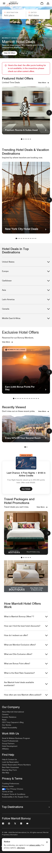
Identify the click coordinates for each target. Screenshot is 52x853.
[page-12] (35, 238)
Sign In (24, 53)
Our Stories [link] (6, 725)
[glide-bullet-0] (21, 557)
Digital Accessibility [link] (9, 728)
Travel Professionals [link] (10, 741)
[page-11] (31, 398)
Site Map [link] (5, 773)
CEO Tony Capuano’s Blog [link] (12, 722)
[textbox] (14, 15)
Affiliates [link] (5, 749)
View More (42, 83)
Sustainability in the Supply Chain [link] (15, 797)
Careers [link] (5, 714)
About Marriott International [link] (13, 712)
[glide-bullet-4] (28, 557)
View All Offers (9, 53)
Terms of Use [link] (7, 792)
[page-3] (19, 238)
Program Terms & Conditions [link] (13, 794)
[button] (14, 14)
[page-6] (22, 398)
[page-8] (28, 238)
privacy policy (34, 845)
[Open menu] (4, 3)
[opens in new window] (26, 533)
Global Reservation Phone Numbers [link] (16, 765)
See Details (26, 489)
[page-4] (21, 238)
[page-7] (24, 398)
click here (21, 848)
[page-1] (16, 238)
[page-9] (30, 238)
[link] (12, 789)
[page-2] (15, 398)
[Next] (47, 533)
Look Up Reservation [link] (10, 762)
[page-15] (38, 398)
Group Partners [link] (8, 744)
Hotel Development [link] (9, 746)
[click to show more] (49, 113)
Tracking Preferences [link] (10, 784)
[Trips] (42, 3)
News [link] (4, 720)
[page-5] (23, 238)
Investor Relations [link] (9, 717)
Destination (12, 12)
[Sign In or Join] (48, 3)
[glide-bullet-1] (23, 557)
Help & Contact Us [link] (9, 759)
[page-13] (34, 398)
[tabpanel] (26, 14)
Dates (34, 12)
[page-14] (36, 398)
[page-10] (32, 238)
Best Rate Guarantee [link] (10, 767)
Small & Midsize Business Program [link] (16, 738)
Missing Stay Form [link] (9, 770)
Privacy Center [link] (8, 786)
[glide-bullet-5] (30, 557)
